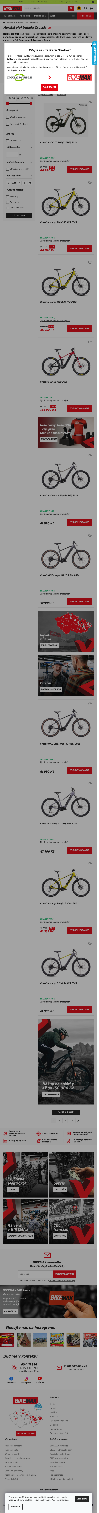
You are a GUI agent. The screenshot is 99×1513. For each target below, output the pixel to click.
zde (66, 1500)
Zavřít (91, 45)
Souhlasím (82, 1499)
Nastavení (15, 1506)
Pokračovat (49, 87)
